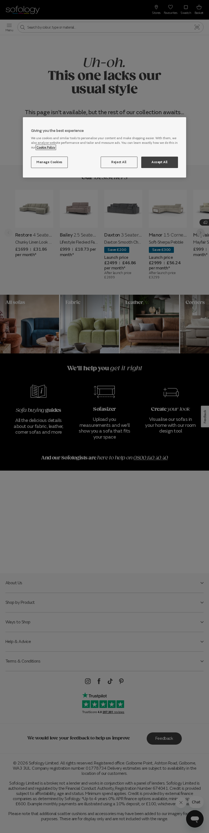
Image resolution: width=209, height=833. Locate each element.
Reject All (119, 162)
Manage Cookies (49, 162)
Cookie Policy (45, 147)
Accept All (160, 162)
